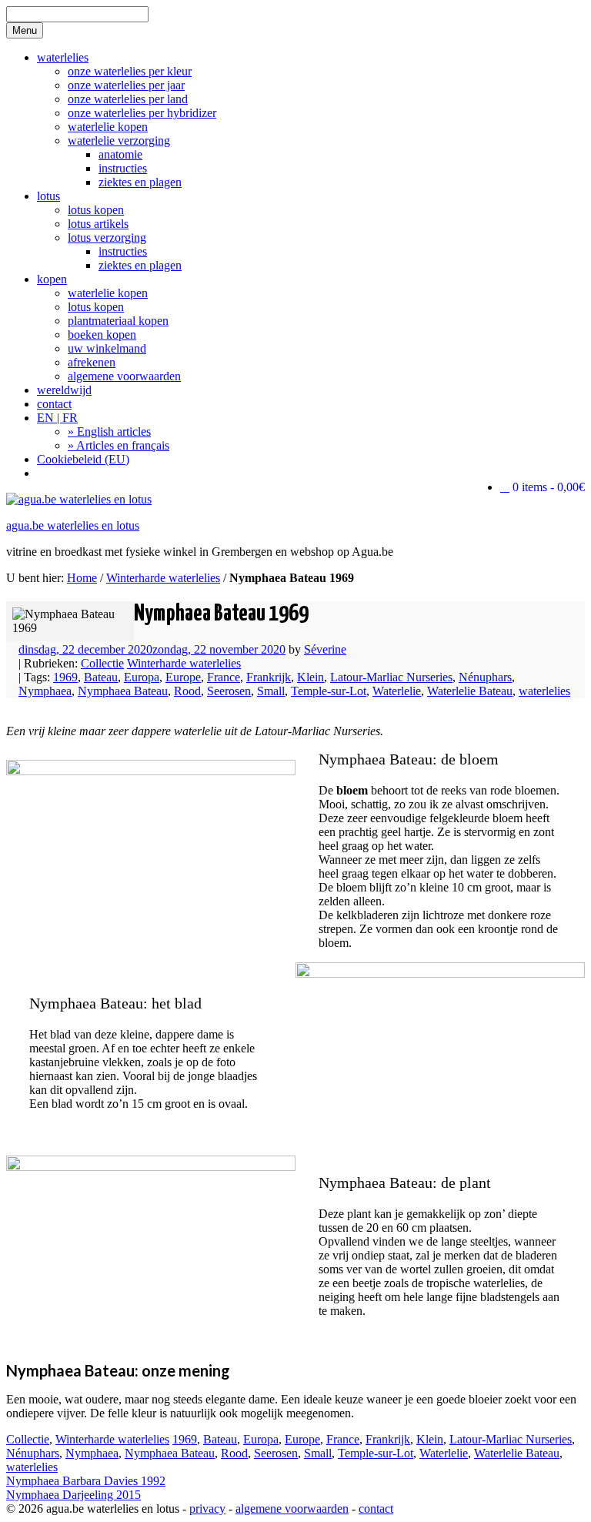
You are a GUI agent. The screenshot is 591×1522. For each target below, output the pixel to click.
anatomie (120, 154)
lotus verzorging (107, 237)
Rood (187, 690)
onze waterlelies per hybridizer (142, 112)
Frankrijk (268, 677)
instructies (122, 168)
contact (54, 403)
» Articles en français (118, 445)
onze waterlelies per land (128, 98)
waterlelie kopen (108, 126)
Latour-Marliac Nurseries (391, 677)
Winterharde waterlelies (163, 577)
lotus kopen (96, 209)
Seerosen (229, 690)
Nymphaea (45, 690)
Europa (141, 677)
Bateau (101, 677)
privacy (207, 1508)
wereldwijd (64, 389)
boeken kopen (102, 334)
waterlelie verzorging (119, 140)
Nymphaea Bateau (123, 690)
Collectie (102, 663)
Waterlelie (396, 690)
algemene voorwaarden (124, 376)
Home (82, 577)
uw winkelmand (107, 348)
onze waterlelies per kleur (130, 71)
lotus (48, 195)
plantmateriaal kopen (118, 320)
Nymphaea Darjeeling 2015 (73, 1494)
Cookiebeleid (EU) (83, 459)
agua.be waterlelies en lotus (72, 525)
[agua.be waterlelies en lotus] (79, 499)
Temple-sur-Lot (328, 690)
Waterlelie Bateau (470, 690)
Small (271, 690)
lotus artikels (98, 223)
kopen (52, 279)
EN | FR (57, 417)
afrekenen (91, 362)
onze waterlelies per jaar (126, 85)
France (223, 677)
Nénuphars (485, 677)
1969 (65, 677)
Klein (310, 677)
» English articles (109, 431)
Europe (183, 677)
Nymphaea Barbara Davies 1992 (85, 1480)
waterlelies (62, 57)
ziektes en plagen (140, 182)
